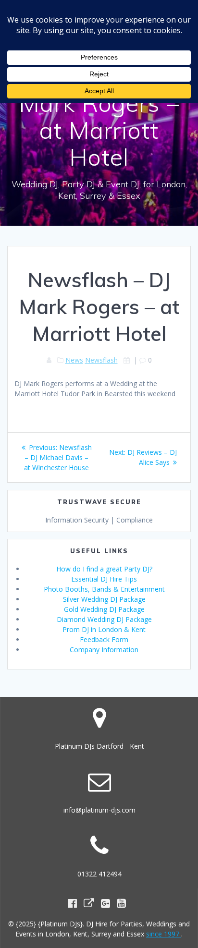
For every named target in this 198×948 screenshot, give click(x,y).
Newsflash (101, 360)
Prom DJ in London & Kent (104, 629)
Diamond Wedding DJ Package (104, 619)
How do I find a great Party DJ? (104, 568)
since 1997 (163, 933)
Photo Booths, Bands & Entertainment (104, 589)
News (74, 360)
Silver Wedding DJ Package (104, 599)
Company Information (104, 649)
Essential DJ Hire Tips (104, 578)
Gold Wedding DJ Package (104, 609)
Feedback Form (104, 639)
